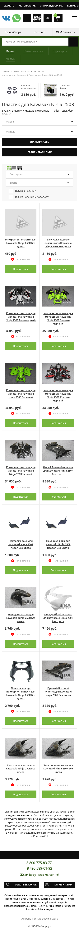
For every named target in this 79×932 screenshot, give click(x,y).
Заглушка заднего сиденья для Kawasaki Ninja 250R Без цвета (58, 243)
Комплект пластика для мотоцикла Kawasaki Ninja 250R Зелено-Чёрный (58, 318)
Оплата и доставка (51, 5)
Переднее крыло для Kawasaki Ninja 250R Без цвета (20, 618)
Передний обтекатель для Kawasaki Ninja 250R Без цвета (58, 618)
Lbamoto (9, 5)
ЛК (47, 18)
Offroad (39, 32)
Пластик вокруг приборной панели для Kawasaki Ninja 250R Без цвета (20, 693)
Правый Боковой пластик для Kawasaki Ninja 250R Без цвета (58, 691)
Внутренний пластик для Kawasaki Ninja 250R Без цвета (20, 243)
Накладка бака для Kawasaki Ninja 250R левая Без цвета (20, 544)
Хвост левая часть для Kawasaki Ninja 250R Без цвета (20, 768)
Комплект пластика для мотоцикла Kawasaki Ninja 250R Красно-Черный (58, 395)
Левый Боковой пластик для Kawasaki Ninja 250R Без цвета (58, 470)
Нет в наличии (23, 259)
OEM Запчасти (65, 32)
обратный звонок (25, 884)
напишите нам (63, 884)
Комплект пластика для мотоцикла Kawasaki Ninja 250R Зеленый (20, 393)
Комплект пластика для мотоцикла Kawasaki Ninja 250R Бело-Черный (21, 316)
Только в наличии (25, 190)
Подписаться (20, 269)
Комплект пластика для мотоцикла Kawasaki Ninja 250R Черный (20, 470)
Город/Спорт (13, 32)
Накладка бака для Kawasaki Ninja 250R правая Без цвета (58, 544)
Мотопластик (27, 5)
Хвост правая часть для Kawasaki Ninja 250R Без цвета (58, 768)
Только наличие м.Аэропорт (32, 197)
